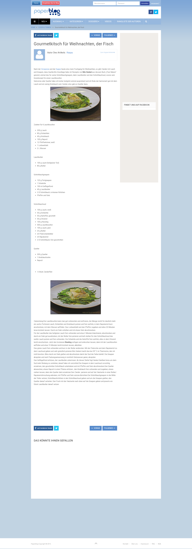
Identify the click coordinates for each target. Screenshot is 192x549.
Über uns (134, 544)
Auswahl (58, 21)
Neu (44, 21)
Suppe (58, 69)
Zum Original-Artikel (106, 52)
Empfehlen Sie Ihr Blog (51, 3)
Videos (108, 21)
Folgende (108, 35)
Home (36, 3)
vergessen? (155, 3)
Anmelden (144, 3)
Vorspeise (45, 69)
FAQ (153, 544)
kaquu (70, 52)
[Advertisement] (104, 12)
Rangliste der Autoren (129, 21)
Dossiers (93, 21)
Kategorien (75, 21)
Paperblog (34, 544)
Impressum (145, 544)
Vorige (96, 35)
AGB (159, 544)
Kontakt (125, 544)
